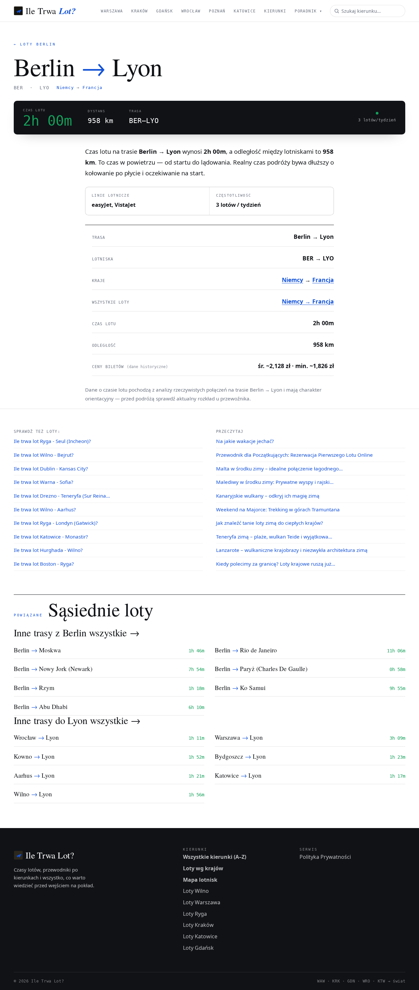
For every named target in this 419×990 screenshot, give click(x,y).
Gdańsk (164, 11)
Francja (92, 87)
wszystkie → (114, 632)
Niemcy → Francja (308, 301)
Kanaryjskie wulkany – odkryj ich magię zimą (267, 495)
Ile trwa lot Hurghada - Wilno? (48, 550)
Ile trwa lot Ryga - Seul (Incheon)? (52, 441)
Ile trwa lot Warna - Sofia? (43, 482)
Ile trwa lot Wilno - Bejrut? (44, 454)
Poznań (217, 11)
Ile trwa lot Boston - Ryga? (44, 563)
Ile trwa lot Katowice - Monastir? (51, 536)
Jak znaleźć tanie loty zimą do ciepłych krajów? (269, 523)
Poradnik (308, 11)
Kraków (139, 11)
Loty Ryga (195, 913)
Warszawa (112, 11)
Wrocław (191, 11)
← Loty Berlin (35, 44)
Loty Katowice (200, 936)
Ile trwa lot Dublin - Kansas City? (51, 468)
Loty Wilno (196, 890)
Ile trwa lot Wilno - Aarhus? (45, 509)
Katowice (245, 11)
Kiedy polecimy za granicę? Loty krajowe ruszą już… (275, 563)
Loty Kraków (198, 924)
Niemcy (65, 87)
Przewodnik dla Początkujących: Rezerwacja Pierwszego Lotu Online (294, 454)
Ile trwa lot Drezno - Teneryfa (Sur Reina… (62, 495)
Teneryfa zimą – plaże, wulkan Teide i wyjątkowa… (274, 536)
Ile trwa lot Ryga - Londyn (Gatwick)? (56, 523)
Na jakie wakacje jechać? (245, 441)
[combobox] (367, 11)
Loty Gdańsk (198, 947)
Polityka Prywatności (325, 856)
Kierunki (275, 11)
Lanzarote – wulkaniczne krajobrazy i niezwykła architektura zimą (292, 550)
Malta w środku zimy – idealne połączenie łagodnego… (279, 468)
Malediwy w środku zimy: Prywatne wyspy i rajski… (275, 482)
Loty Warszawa (201, 902)
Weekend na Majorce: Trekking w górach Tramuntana (278, 509)
